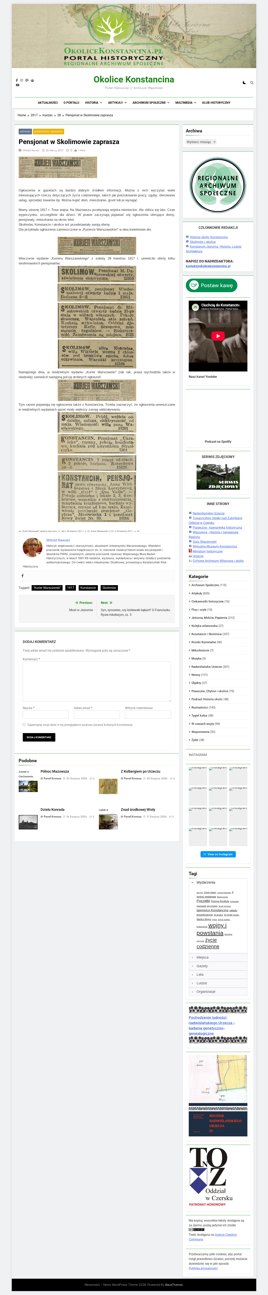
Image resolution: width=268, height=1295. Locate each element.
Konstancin (88, 588)
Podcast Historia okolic (207, 699)
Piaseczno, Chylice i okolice (209, 691)
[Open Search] (251, 82)
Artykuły (115, 102)
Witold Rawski (31, 150)
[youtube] (18, 85)
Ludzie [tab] (202, 983)
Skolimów (109, 588)
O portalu (71, 102)
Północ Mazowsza (55, 771)
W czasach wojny (202, 724)
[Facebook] (22, 576)
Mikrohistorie (200, 650)
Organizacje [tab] (206, 992)
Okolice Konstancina (134, 79)
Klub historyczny (216, 102)
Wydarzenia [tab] (206, 882)
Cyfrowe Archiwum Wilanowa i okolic (218, 561)
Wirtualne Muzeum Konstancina (215, 546)
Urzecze (198, 556)
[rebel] (32, 80)
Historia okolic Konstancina (209, 237)
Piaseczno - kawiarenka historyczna (217, 527)
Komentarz (31, 659)
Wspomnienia (200, 732)
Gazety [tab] (202, 966)
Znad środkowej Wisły (138, 810)
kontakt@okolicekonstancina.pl (208, 266)
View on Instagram (220, 854)
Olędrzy (196, 683)
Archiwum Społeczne (149, 102)
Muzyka (196, 658)
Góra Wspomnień (205, 542)
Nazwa (29, 708)
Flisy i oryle (198, 609)
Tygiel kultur (199, 715)
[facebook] (17, 80)
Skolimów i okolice (203, 242)
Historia (91, 102)
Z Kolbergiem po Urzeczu (140, 771)
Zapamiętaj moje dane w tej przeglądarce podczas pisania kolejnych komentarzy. (80, 725)
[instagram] (21, 80)
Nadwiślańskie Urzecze (208, 513)
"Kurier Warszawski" (47, 588)
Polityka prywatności (203, 1268)
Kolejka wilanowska (204, 626)
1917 (70, 588)
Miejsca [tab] (203, 957)
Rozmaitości (199, 707)
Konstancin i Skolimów (48, 131)
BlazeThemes (174, 1284)
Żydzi (194, 740)
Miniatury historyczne (207, 551)
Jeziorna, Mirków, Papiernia (209, 618)
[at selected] (27, 80)
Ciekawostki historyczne (207, 601)
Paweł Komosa (52, 778)
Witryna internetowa (139, 708)
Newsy (195, 675)
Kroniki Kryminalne (203, 642)
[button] (198, 776)
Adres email (83, 708)
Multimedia (183, 102)
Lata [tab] (200, 974)
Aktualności (48, 102)
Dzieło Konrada (53, 810)
